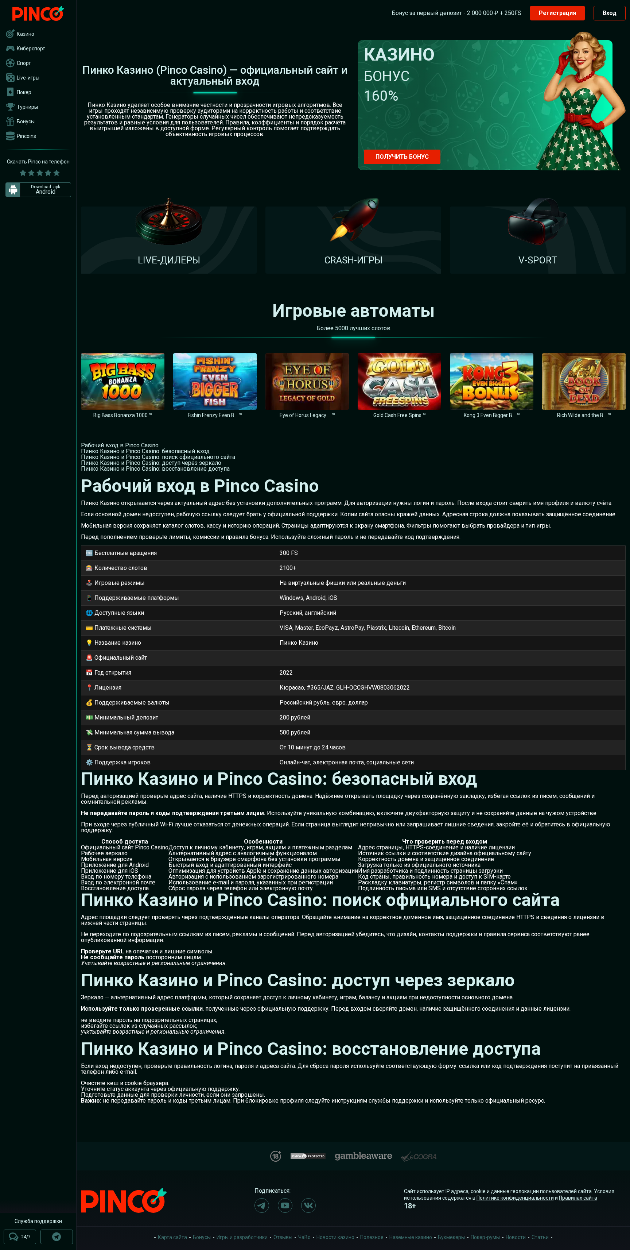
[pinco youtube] (285, 1205)
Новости (516, 1237)
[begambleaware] (363, 1154)
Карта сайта (172, 1237)
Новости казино (335, 1237)
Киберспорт (31, 48)
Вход (610, 12)
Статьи (540, 1237)
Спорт (24, 63)
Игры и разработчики (242, 1237)
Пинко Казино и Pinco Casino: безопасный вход (145, 451)
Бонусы (26, 121)
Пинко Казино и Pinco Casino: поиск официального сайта (158, 457)
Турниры (27, 107)
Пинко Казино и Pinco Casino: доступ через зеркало (151, 462)
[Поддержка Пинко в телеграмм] (56, 1237)
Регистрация (557, 12)
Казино (25, 34)
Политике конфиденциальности (515, 1198)
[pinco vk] (308, 1205)
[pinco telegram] (261, 1205)
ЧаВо (304, 1237)
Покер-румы (485, 1237)
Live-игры (28, 78)
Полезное (372, 1237)
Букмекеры (451, 1237)
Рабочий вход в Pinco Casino (120, 445)
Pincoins (26, 136)
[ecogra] (418, 1153)
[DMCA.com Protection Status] (308, 1155)
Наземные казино (410, 1237)
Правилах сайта (578, 1198)
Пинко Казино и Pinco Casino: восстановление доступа (155, 468)
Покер (24, 92)
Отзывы (282, 1237)
